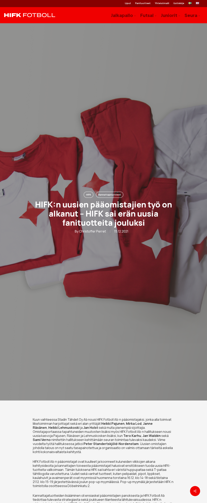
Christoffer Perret (92, 231)
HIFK (88, 194)
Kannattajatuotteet (109, 194)
